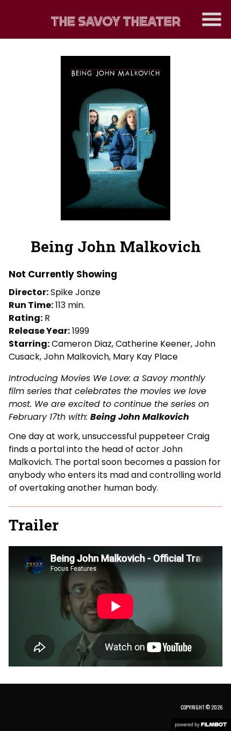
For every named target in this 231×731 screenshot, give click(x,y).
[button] (212, 19)
